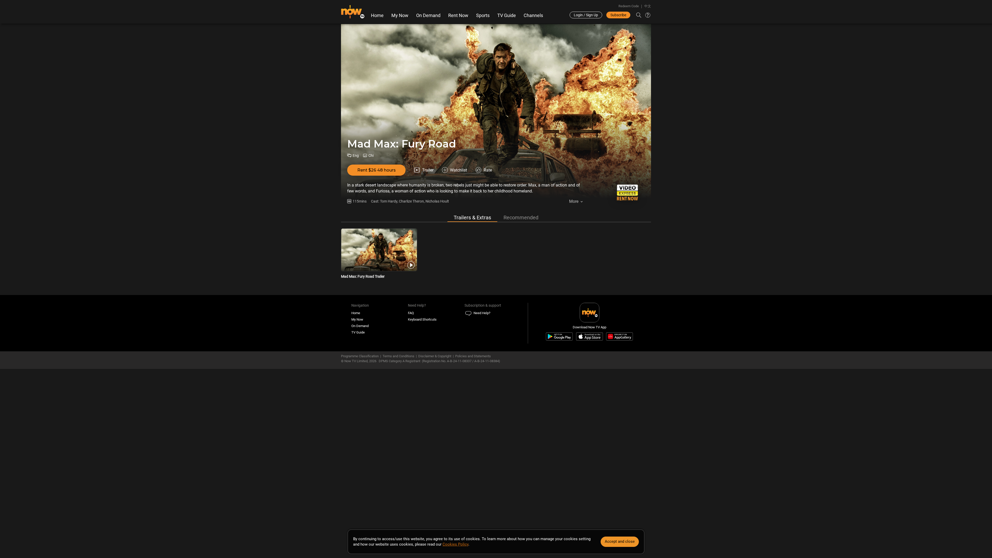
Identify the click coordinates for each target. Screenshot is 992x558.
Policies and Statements (473, 356)
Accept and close (620, 541)
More (573, 201)
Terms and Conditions (398, 356)
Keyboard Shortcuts (422, 319)
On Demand (428, 15)
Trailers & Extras (472, 217)
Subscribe (618, 15)
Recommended (520, 217)
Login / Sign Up (586, 15)
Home (377, 15)
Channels (533, 15)
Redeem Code (628, 6)
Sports (483, 15)
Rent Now (458, 15)
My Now (399, 15)
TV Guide (506, 15)
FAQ (411, 313)
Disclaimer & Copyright (434, 356)
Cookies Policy (455, 544)
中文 (647, 6)
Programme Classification (360, 356)
